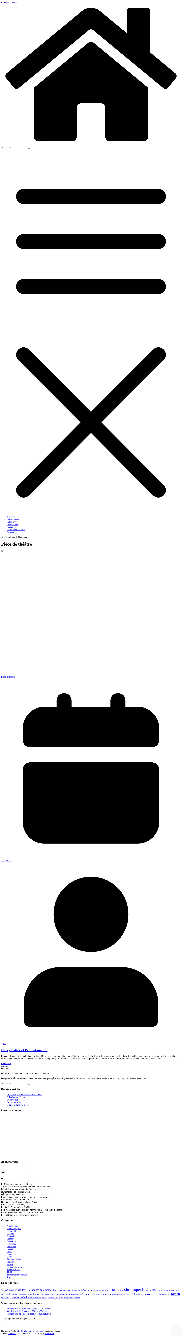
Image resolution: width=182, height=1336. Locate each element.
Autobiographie (14, 1228)
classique (160, 1290)
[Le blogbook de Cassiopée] (91, 144)
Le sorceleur (12, 1100)
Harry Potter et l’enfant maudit (24, 1050)
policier (139, 1294)
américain (84, 1290)
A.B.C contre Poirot (16, 1097)
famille (8, 1294)
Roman (10, 1264)
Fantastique (12, 1236)
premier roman (164, 1294)
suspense (51, 1298)
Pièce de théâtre (8, 677)
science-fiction (22, 1297)
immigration (60, 1294)
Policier (10, 1262)
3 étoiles (4, 1290)
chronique (115, 1289)
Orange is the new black (18, 1105)
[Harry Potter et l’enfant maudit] (47, 674)
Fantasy (10, 1239)
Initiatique (11, 1246)
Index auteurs (13, 519)
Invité (9, 1251)
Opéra (9, 1257)
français (37, 1293)
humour (52, 1294)
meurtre (128, 1294)
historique (46, 1294)
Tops (9, 1277)
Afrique (65, 1290)
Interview (11, 1249)
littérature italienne (118, 1294)
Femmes (29, 1294)
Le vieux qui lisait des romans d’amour (24, 1094)
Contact (10, 532)
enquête (171, 1290)
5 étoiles (28, 1290)
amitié (71, 1290)
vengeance (69, 1297)
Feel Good (11, 1241)
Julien (3, 1044)
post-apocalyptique (150, 1294)
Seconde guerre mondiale (38, 1298)
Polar (134, 1294)
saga (12, 1297)
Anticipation (12, 1226)
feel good (23, 1294)
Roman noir (5, 1298)
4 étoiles (20, 1289)
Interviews (11, 527)
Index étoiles (12, 524)
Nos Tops (11, 517)
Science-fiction (13, 1269)
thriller (57, 1297)
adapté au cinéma (42, 1289)
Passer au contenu (9, 2)
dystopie (10, 1233)
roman (175, 1294)
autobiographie (93, 1290)
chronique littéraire (140, 1289)
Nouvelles (11, 1254)
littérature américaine (79, 1294)
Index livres (12, 522)
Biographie (12, 1231)
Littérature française (101, 1293)
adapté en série (57, 1290)
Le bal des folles (14, 1102)
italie (66, 1294)
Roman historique (15, 1267)
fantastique (16, 1294)
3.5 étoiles (11, 1290)
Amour (77, 1290)
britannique (102, 1290)
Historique (11, 1244)
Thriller (10, 1272)
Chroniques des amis (16, 529)
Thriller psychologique (17, 1274)
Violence (77, 1298)
